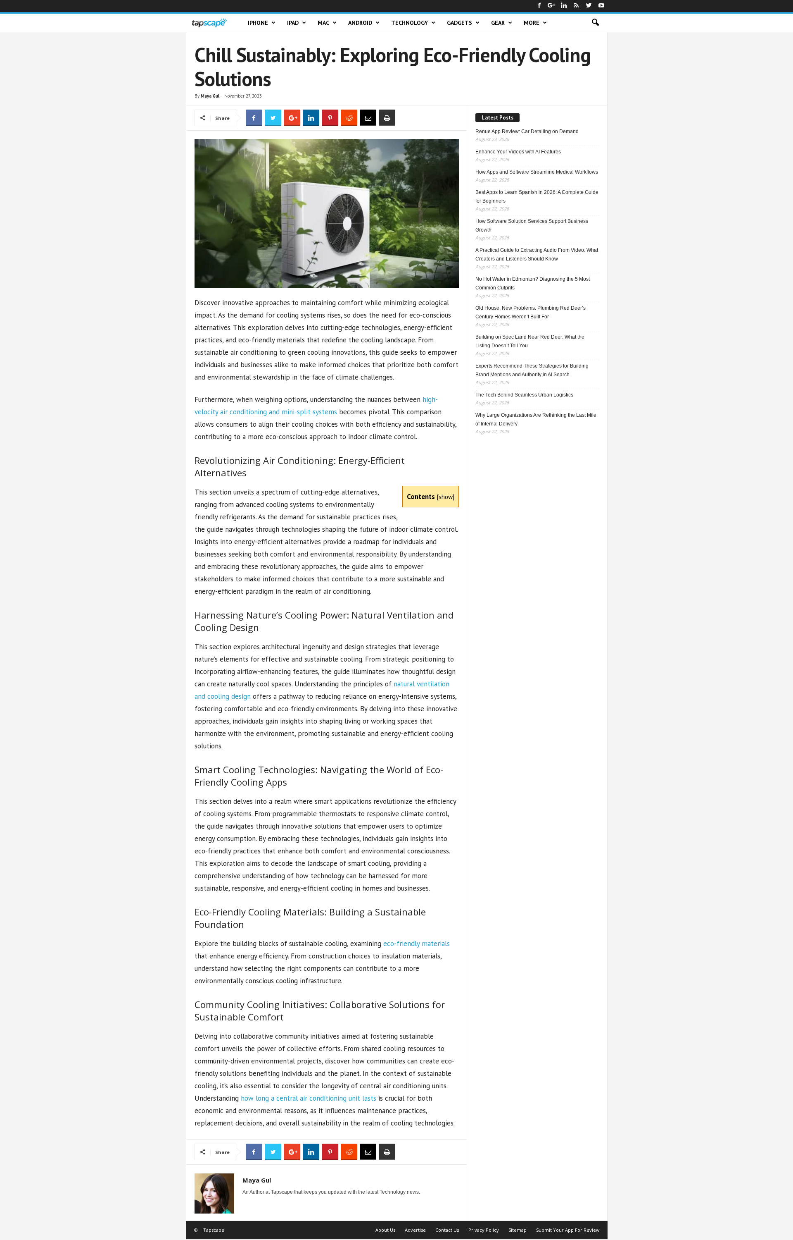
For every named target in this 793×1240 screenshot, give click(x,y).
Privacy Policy (483, 1230)
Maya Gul (210, 96)
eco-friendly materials (416, 943)
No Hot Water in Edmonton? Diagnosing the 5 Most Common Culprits (532, 283)
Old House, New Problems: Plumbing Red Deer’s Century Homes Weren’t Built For (530, 312)
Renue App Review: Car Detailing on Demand (527, 131)
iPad (293, 22)
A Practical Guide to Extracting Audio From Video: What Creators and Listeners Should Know (536, 254)
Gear (498, 22)
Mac (323, 22)
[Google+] (552, 6)
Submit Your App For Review (568, 1230)
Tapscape (213, 1230)
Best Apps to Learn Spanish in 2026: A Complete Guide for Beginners (536, 196)
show (446, 496)
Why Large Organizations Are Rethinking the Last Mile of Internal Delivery (535, 419)
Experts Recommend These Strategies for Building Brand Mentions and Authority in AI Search (532, 370)
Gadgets (459, 22)
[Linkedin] (564, 6)
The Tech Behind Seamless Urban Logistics (524, 395)
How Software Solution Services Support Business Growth (531, 225)
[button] (595, 23)
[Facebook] (539, 6)
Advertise (415, 1230)
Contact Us (447, 1230)
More (531, 22)
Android (360, 22)
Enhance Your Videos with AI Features (518, 152)
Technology (409, 22)
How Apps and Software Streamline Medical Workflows (536, 172)
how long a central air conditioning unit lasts (308, 1098)
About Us (385, 1230)
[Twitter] (589, 6)
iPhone (258, 22)
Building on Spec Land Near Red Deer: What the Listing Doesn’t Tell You (529, 341)
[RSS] (577, 6)
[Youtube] (601, 6)
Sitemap (517, 1230)
